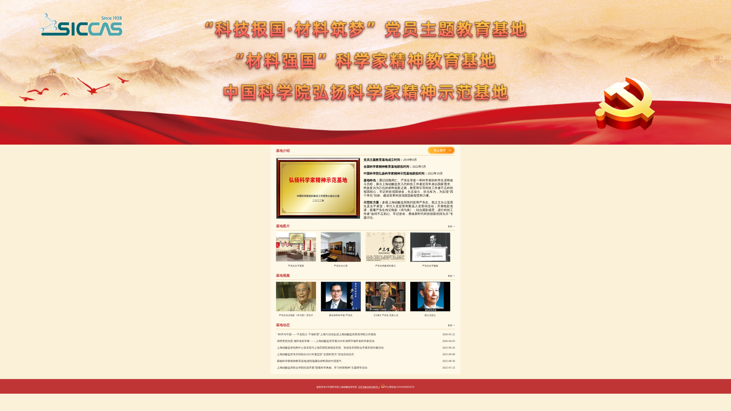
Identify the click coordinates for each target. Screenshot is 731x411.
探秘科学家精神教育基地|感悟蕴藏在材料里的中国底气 (309, 361)
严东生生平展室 (296, 265)
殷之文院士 (430, 315)
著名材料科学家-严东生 (341, 315)
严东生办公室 (341, 265)
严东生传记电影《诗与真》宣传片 (296, 315)
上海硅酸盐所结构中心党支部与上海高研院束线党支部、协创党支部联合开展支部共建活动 (330, 347)
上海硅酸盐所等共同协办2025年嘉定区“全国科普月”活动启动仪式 (315, 354)
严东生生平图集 (430, 265)
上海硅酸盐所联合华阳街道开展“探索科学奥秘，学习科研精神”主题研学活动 (322, 367)
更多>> (451, 226)
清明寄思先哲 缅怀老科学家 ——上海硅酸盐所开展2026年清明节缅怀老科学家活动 (325, 341)
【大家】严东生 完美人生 (385, 315)
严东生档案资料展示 (385, 265)
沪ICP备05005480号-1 (369, 387)
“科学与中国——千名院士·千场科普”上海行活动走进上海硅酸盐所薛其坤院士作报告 (326, 334)
